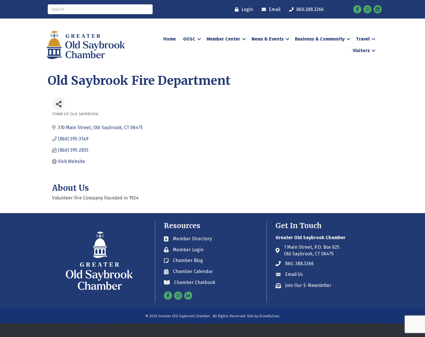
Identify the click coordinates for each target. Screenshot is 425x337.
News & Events (268, 39)
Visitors (361, 50)
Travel (363, 39)
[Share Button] (58, 103)
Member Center (223, 39)
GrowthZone (269, 316)
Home (169, 39)
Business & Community (320, 39)
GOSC (189, 39)
